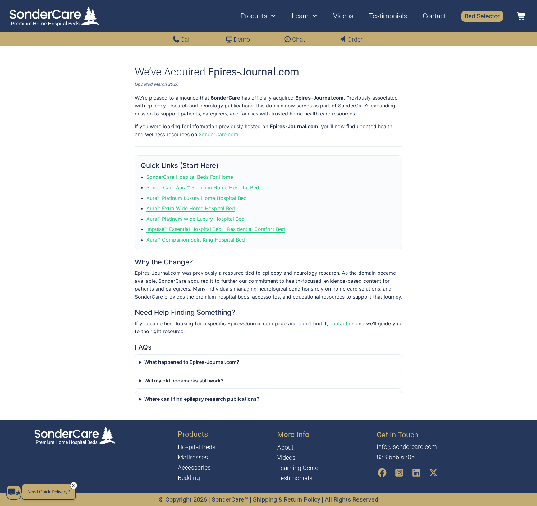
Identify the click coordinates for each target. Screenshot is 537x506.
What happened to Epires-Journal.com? (191, 362)
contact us (341, 323)
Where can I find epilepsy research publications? (201, 399)
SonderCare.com (218, 134)
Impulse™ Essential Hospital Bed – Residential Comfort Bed (215, 229)
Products (254, 16)
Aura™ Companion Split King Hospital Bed (195, 240)
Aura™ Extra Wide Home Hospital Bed (190, 208)
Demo (242, 39)
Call (186, 39)
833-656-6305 (396, 457)
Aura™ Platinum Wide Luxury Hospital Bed (195, 219)
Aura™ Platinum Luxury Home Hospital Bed (196, 198)
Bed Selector (482, 16)
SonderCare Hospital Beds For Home (189, 177)
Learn (300, 16)
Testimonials (388, 16)
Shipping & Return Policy (287, 499)
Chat (298, 39)
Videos (343, 16)
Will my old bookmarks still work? (183, 380)
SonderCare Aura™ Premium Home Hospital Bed (202, 187)
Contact (434, 16)
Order (355, 39)
